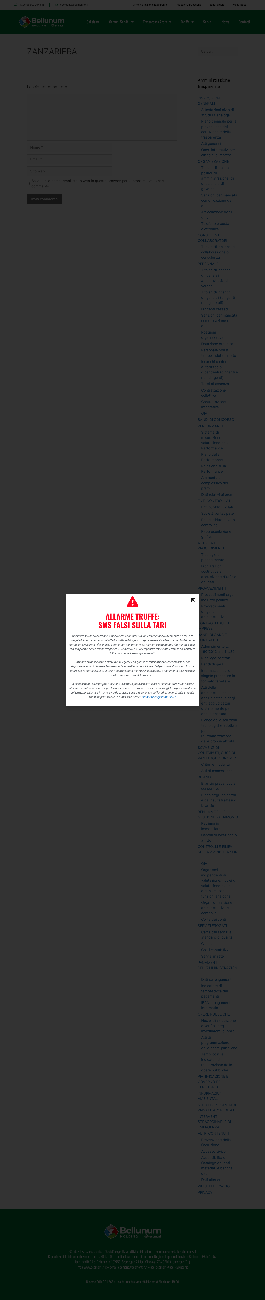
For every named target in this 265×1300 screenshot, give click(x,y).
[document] (132, 650)
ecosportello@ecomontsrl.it (159, 697)
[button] (193, 600)
